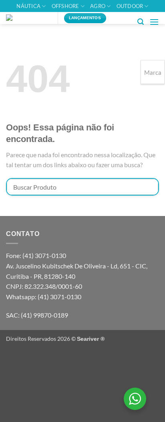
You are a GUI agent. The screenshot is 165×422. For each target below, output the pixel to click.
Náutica (28, 6)
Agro (97, 6)
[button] (140, 22)
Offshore (65, 6)
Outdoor (130, 6)
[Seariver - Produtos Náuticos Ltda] (29, 18)
